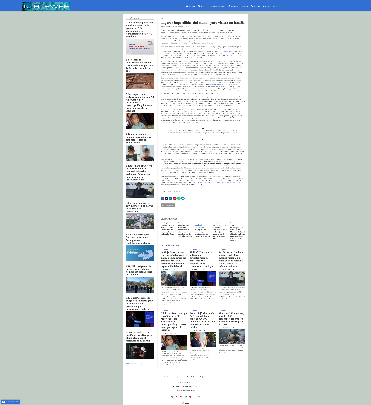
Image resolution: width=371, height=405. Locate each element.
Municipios (165, 223)
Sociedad (234, 6)
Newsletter (191, 377)
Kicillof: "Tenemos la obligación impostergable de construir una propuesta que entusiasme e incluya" (201, 259)
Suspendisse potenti (178, 103)
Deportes (244, 6)
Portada (192, 6)
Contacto (167, 377)
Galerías (257, 6)
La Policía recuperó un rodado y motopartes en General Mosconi (202, 231)
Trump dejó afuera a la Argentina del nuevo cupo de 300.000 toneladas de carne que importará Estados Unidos (202, 320)
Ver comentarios (168, 205)
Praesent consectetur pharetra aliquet (223, 85)
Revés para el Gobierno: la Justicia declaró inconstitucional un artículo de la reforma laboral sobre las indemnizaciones (232, 259)
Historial (179, 377)
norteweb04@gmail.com (185, 390)
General (276, 6)
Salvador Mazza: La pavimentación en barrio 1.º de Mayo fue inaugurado (139, 207)
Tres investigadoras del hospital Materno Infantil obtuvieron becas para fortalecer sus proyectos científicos (237, 232)
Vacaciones (171, 192)
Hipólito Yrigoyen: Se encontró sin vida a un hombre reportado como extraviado (139, 270)
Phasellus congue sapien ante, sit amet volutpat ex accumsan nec (216, 183)
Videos (267, 6)
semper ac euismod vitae (223, 51)
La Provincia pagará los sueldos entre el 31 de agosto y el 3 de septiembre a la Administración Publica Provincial (139, 29)
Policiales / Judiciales (217, 6)
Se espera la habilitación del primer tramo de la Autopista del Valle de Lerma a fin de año (140, 65)
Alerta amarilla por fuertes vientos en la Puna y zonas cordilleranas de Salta (138, 238)
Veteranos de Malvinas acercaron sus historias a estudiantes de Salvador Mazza (185, 230)
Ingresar (203, 377)
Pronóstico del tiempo (134, 364)
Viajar (178, 192)
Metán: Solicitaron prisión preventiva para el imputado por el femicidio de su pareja (139, 336)
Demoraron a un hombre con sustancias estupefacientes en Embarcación (138, 138)
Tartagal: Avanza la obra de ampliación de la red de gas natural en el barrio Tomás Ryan (220, 231)
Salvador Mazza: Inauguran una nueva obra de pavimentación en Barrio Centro (168, 229)
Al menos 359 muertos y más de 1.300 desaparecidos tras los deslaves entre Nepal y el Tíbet (232, 319)
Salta (202, 6)
